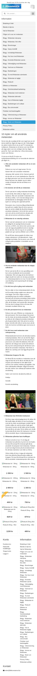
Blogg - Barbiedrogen (9, 71)
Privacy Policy (7, 126)
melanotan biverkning (28, 191)
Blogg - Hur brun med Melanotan (13, 56)
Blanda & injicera (8, 27)
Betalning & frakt (8, 23)
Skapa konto (7, 551)
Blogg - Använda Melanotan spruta (14, 60)
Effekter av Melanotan (10, 85)
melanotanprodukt (24, 290)
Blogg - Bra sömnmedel (10, 107)
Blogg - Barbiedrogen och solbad (13, 104)
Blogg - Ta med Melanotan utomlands (15, 74)
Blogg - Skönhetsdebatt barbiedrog (14, 89)
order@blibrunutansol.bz (13, 670)
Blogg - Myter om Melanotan (12, 122)
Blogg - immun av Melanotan (12, 118)
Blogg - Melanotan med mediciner (14, 93)
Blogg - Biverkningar (9, 45)
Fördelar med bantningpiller (11, 111)
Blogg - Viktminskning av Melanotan (14, 115)
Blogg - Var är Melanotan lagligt (13, 100)
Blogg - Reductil (8, 82)
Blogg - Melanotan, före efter (12, 42)
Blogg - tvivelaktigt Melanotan (12, 52)
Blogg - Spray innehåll (10, 49)
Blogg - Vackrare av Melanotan (13, 67)
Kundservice (7, 544)
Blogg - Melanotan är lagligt (11, 78)
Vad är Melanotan (8, 31)
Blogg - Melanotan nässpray (12, 38)
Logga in (5, 554)
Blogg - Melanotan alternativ (12, 96)
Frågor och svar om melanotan (13, 34)
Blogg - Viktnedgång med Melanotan (14, 63)
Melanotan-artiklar (9, 129)
